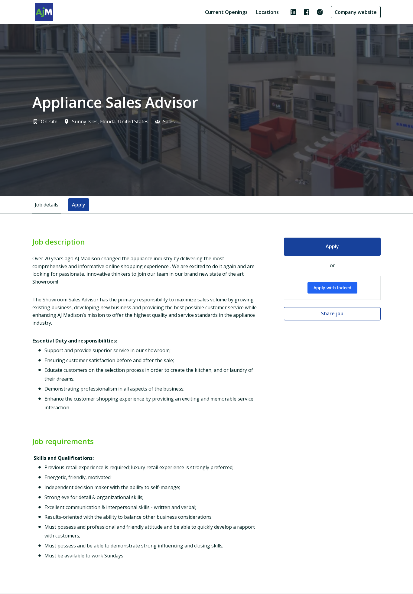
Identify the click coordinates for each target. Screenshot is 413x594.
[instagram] (320, 12)
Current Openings (226, 12)
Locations (267, 12)
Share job (332, 313)
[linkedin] (293, 12)
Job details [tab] (46, 204)
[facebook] (307, 12)
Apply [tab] (78, 204)
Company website (356, 12)
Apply (332, 246)
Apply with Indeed (332, 288)
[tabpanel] (206, 403)
